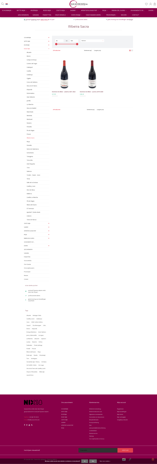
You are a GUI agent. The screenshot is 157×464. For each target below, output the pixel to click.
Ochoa (40, 342)
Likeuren (36, 338)
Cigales (29, 78)
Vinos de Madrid (31, 108)
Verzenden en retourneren (96, 417)
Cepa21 (29, 325)
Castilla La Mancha (32, 197)
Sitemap (91, 436)
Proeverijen (110, 15)
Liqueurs (43, 338)
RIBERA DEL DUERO (118, 10)
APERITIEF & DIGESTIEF (89, 10)
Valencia (29, 171)
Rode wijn (29, 355)
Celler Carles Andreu (37, 322)
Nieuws (124, 15)
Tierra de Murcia (31, 219)
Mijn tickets (120, 414)
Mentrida (29, 115)
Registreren (120, 409)
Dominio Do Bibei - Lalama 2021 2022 (63, 92)
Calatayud (30, 67)
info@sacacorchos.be (34, 420)
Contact (135, 15)
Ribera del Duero (32, 205)
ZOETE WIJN (60, 10)
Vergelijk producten (122, 420)
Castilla (29, 71)
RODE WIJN (47, 10)
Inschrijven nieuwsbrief (32, 450)
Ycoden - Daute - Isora (33, 175)
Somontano (30, 153)
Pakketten (29, 345)
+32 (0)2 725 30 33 (34, 417)
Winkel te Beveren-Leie (95, 411)
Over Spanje (75, 15)
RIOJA (104, 10)
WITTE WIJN (21, 10)
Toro (28, 167)
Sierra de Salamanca (33, 149)
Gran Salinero (42, 332)
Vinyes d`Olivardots (32, 372)
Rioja (28, 141)
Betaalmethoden (93, 420)
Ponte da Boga (38, 345)
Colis (44, 325)
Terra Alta (30, 160)
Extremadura (30, 93)
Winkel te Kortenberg (95, 409)
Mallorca (29, 193)
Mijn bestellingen (121, 411)
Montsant (29, 119)
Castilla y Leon (31, 186)
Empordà (29, 89)
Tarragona (30, 156)
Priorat (29, 134)
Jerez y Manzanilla (32, 335)
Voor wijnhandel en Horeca (96, 439)
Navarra (29, 123)
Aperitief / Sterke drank (33, 212)
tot (66, 41)
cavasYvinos (30, 375)
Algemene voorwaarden (96, 414)
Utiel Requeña (31, 164)
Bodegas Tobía (37, 315)
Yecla (28, 179)
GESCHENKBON (23, 15)
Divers (28, 328)
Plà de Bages (30, 201)
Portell (28, 348)
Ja (84, 461)
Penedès (29, 145)
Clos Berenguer (37, 325)
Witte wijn (42, 372)
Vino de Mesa (31, 190)
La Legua (41, 335)
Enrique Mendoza (31, 332)
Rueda (35, 355)
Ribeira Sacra (30, 138)
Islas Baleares (31, 97)
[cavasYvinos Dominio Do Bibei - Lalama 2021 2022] (64, 72)
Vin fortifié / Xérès (32, 365)
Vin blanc (43, 362)
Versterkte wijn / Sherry (33, 362)
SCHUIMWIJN (6, 10)
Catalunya (30, 75)
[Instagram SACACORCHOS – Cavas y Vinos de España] (26, 425)
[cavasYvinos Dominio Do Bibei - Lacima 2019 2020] (92, 72)
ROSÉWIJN (34, 10)
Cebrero (29, 216)
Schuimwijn (42, 355)
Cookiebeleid (92, 430)
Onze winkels (60, 15)
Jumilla (29, 101)
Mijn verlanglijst (121, 417)
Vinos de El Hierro (32, 86)
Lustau (28, 342)
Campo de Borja (31, 60)
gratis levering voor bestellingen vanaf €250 (120, 19)
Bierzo (29, 56)
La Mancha (30, 104)
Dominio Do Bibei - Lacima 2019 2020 (91, 92)
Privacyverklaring (94, 422)
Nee (93, 461)
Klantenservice (93, 433)
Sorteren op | (88, 50)
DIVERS (150, 10)
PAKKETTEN (47, 15)
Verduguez (34, 358)
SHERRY (73, 10)
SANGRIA (36, 15)
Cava (28, 322)
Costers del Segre (32, 63)
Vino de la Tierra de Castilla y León (36, 368)
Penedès (29, 127)
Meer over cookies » (105, 461)
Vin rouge (41, 365)
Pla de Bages (30, 130)
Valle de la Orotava (32, 182)
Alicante (29, 52)
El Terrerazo (30, 208)
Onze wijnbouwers (93, 15)
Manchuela (30, 112)
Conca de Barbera (32, 82)
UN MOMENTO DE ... (138, 10)
